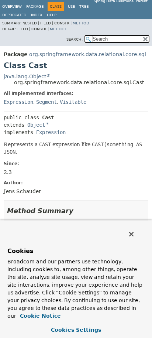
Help (51, 15)
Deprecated (14, 15)
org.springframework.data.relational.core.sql (87, 54)
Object (36, 125)
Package (35, 6)
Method (81, 23)
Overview (12, 6)
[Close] (131, 234)
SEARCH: (74, 39)
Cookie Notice (39, 316)
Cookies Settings (76, 330)
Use (71, 6)
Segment (46, 102)
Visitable (73, 102)
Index (36, 15)
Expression (18, 102)
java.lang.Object (25, 76)
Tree (84, 6)
